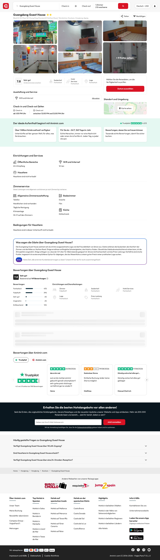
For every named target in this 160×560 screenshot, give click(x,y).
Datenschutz (35, 555)
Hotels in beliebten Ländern (110, 523)
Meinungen (14, 528)
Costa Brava (79, 508)
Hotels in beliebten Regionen (110, 518)
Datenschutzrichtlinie (84, 427)
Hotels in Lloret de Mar (39, 530)
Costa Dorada (79, 513)
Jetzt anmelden (114, 422)
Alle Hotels (103, 528)
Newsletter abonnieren (18, 515)
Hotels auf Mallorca (59, 508)
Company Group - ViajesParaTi (16, 522)
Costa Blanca (79, 528)
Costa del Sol (79, 518)
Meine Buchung (15, 510)
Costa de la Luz (80, 523)
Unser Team (14, 505)
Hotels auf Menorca (59, 513)
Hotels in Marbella (36, 522)
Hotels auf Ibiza (57, 531)
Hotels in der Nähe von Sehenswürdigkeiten (108, 511)
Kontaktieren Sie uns (137, 505)
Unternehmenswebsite (139, 510)
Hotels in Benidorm (37, 514)
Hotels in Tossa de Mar (39, 537)
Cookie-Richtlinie (51, 555)
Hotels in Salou (39, 508)
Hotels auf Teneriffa (59, 518)
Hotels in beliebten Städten (110, 505)
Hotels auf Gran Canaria (57, 524)
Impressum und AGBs (18, 555)
